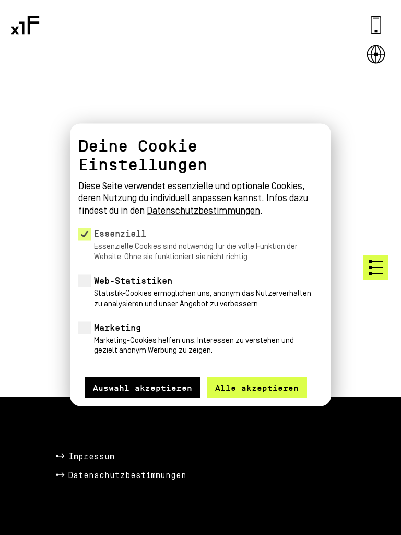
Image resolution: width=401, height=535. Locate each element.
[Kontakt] (375, 25)
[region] (200, 251)
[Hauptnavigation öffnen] (375, 267)
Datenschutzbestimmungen (127, 475)
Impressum (91, 456)
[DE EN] (375, 54)
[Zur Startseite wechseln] (25, 25)
